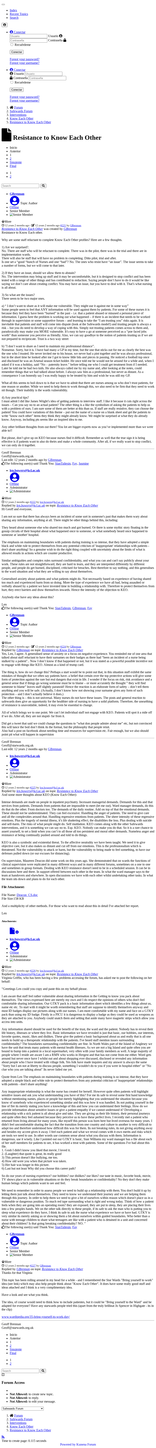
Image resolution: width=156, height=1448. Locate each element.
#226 (33, 970)
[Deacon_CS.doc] (12, 932)
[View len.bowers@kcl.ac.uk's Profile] (15, 480)
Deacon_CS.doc (27, 895)
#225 (33, 787)
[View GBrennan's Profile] (15, 203)
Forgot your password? (24, 59)
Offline (14, 207)
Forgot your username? (24, 63)
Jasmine (84, 463)
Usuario (53, 36)
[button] (17, 32)
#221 (63, 225)
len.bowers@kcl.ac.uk (25, 470)
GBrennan (17, 194)
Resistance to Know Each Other (22, 229)
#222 (33, 502)
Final (13, 166)
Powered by (68, 1444)
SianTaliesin (63, 463)
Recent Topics (19, 14)
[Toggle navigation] (3, 4)
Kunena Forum (86, 1444)
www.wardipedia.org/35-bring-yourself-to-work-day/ (36, 1316)
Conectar (16, 52)
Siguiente (16, 162)
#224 (63, 646)
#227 (33, 1265)
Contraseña (55, 40)
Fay (74, 463)
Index (13, 10)
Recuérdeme (23, 44)
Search (14, 17)
